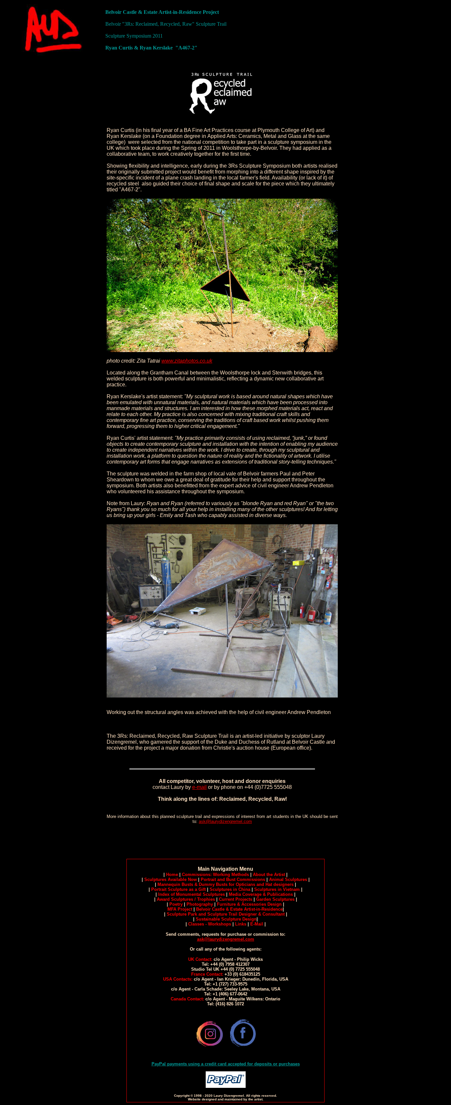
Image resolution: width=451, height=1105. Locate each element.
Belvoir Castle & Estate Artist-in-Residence (239, 909)
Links (240, 924)
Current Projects (235, 899)
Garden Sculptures (275, 899)
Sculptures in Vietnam (277, 889)
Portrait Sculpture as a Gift (178, 889)
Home (172, 874)
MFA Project (179, 909)
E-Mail (256, 924)
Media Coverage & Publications (261, 894)
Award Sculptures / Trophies (186, 899)
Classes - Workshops (210, 924)
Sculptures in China (230, 889)
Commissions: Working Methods (215, 874)
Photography (200, 904)
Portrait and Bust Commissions (233, 879)
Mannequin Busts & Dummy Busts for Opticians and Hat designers (225, 884)
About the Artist (269, 874)
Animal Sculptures (288, 879)
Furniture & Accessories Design (249, 904)
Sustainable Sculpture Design (226, 919)
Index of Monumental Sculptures (191, 894)
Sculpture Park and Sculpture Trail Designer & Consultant (226, 914)
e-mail (199, 787)
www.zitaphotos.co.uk (186, 361)
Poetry (176, 904)
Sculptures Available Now (170, 879)
